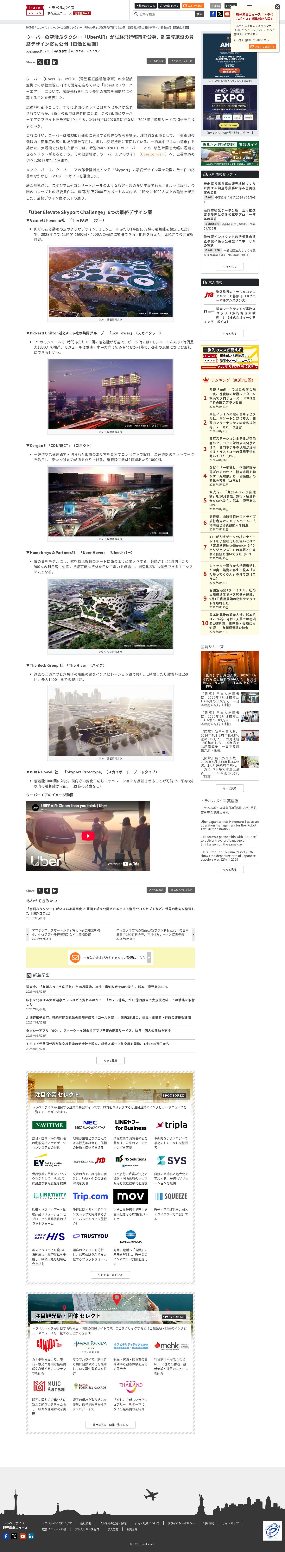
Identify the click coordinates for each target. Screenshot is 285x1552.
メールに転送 (156, 61)
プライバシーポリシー (181, 1523)
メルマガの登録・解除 (113, 1523)
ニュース (41, 27)
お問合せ (132, 1529)
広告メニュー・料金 (54, 1529)
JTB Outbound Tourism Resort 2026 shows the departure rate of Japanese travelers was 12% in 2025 (228, 856)
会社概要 (85, 1523)
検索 (199, 14)
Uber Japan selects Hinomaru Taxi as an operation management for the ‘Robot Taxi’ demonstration (230, 825)
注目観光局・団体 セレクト (68, 1316)
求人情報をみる (169, 6)
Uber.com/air (153, 154)
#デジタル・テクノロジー (86, 51)
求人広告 (112, 1529)
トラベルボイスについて (57, 1523)
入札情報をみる (145, 6)
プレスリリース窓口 (87, 1529)
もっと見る (110, 1060)
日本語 (216, 6)
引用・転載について (147, 1523)
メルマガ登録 (195, 6)
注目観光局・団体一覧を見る (110, 1425)
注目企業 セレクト (57, 1095)
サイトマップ (230, 1523)
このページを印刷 (182, 61)
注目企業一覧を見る (110, 1275)
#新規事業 (60, 51)
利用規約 (208, 1523)
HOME (30, 27)
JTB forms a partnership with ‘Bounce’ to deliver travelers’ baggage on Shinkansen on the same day (228, 840)
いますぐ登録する (264, 46)
